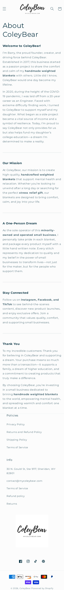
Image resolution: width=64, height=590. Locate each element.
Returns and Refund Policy (24, 432)
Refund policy (16, 496)
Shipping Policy (17, 439)
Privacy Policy (16, 424)
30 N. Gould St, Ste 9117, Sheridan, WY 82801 (31, 471)
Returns (12, 503)
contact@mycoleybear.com (25, 480)
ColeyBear (25, 588)
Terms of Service (17, 447)
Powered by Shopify (42, 588)
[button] (4, 9)
